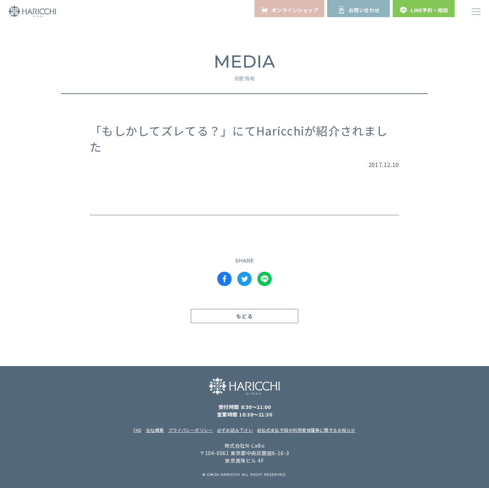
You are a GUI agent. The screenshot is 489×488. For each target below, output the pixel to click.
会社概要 (155, 430)
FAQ (137, 430)
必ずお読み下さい (235, 430)
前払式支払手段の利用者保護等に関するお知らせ (306, 430)
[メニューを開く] (476, 11)
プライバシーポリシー (190, 430)
